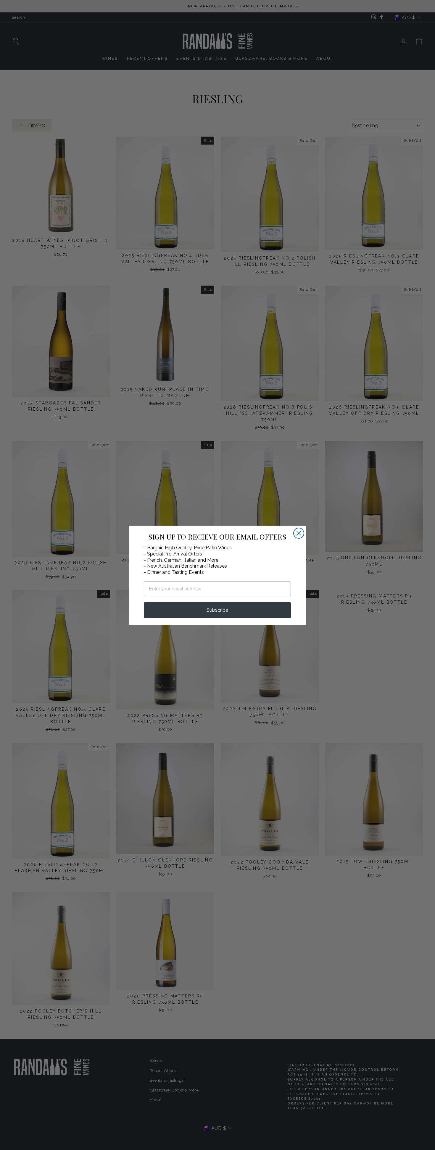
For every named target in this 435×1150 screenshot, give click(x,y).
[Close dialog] (299, 533)
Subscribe (217, 610)
